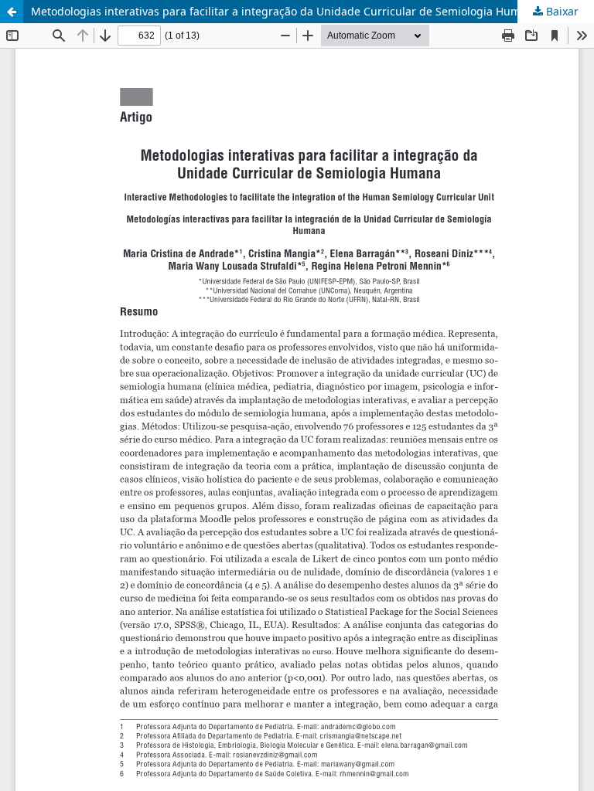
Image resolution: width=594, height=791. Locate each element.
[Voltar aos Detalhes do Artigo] (11, 11)
